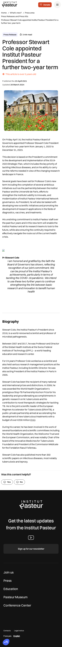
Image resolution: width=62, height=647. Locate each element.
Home (4, 12)
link (33, 420)
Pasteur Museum (15, 597)
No (21, 482)
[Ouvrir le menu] (57, 4)
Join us (8, 572)
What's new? (16, 12)
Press (7, 581)
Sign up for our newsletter (31, 548)
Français (7, 636)
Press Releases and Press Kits (14, 16)
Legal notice (19, 630)
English (16, 636)
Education (10, 589)
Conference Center (17, 605)
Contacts (7, 630)
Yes (9, 482)
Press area (29, 12)
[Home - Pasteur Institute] (9, 4)
